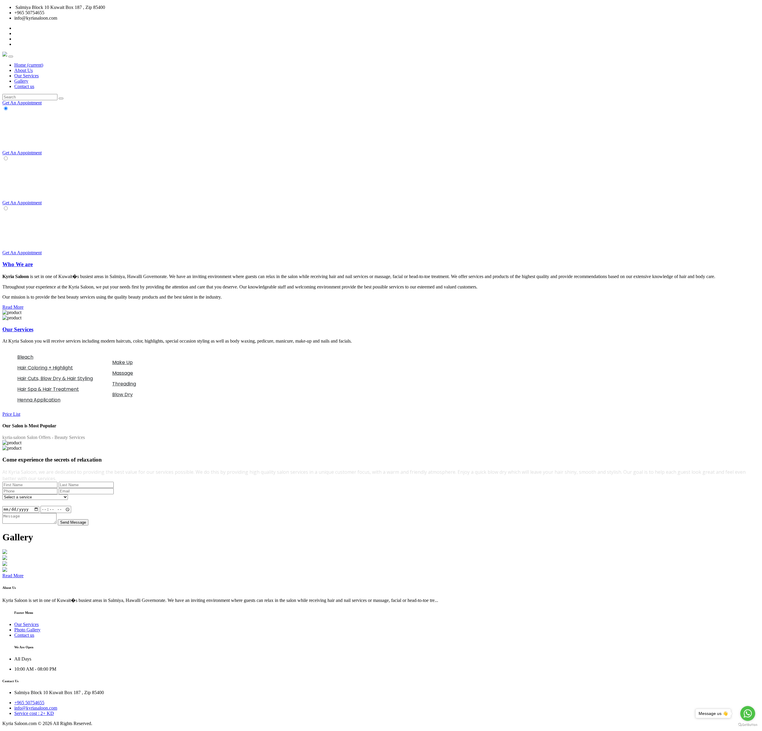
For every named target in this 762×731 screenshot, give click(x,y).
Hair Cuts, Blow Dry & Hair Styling (55, 378)
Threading (124, 383)
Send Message (73, 522)
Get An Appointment (22, 102)
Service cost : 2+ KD (34, 713)
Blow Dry (122, 394)
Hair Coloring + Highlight (45, 367)
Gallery (21, 81)
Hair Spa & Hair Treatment (48, 389)
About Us (23, 70)
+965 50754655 (29, 702)
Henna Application (38, 399)
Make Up (122, 362)
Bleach (25, 357)
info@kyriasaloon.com (35, 707)
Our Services (26, 75)
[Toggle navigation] (10, 56)
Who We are (17, 264)
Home (28, 65)
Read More (13, 307)
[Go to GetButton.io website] (747, 725)
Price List (11, 414)
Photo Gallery (27, 629)
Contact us (24, 86)
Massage (122, 373)
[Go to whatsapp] (747, 713)
